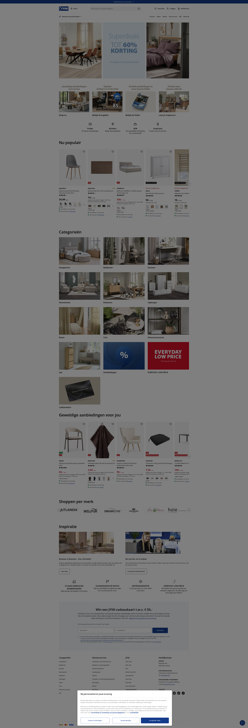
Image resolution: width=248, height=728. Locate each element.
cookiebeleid (134, 713)
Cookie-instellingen (95, 720)
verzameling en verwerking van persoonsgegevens (108, 713)
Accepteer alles (154, 720)
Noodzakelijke (126, 720)
